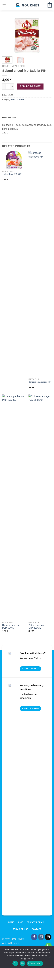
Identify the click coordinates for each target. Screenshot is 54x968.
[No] (50, 957)
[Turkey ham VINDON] (14, 160)
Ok (15, 963)
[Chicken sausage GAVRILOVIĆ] (40, 507)
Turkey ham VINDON (12, 174)
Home (5, 66)
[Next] (47, 35)
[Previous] (7, 35)
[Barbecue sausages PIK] (40, 264)
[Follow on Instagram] (41, 937)
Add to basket (30, 86)
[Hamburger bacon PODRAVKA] (14, 507)
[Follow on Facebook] (34, 937)
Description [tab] (9, 117)
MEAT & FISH (18, 66)
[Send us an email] (48, 937)
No (22, 963)
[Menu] (4, 5)
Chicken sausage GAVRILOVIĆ (36, 626)
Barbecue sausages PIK (39, 382)
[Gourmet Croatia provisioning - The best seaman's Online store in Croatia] (27, 5)
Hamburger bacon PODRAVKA (11, 626)
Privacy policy (35, 963)
